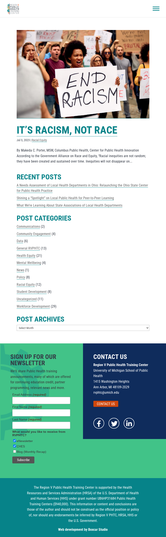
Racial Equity (39, 140)
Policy (21, 277)
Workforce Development (33, 306)
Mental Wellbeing (29, 263)
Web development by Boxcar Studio (83, 530)
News (20, 270)
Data (20, 241)
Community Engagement (34, 234)
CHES (21, 446)
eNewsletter (25, 441)
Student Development (32, 292)
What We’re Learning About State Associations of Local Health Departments (69, 205)
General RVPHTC (28, 248)
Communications (28, 226)
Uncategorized (27, 299)
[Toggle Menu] (156, 9)
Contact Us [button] (106, 404)
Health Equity (26, 256)
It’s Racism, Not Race (67, 130)
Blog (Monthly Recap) (31, 451)
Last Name (27, 419)
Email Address (29, 394)
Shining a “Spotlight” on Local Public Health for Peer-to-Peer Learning (65, 198)
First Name (27, 407)
